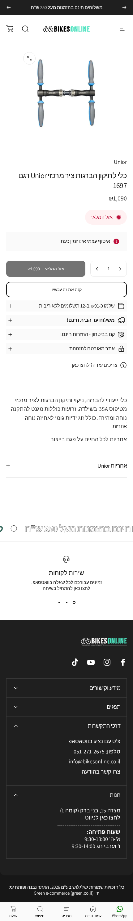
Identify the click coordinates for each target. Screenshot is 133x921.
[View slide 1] (74, 602)
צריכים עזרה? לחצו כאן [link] (95, 365)
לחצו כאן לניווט (102, 817)
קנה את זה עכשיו (67, 289)
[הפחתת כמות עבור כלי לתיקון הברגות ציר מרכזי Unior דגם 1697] (120, 268)
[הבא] (8, 7)
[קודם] (124, 7)
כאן (76, 588)
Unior (120, 161)
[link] (94, 761)
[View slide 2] (66, 602)
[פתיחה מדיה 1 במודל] (29, 58)
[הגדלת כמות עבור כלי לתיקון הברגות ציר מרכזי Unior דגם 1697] (97, 268)
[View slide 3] (59, 602)
